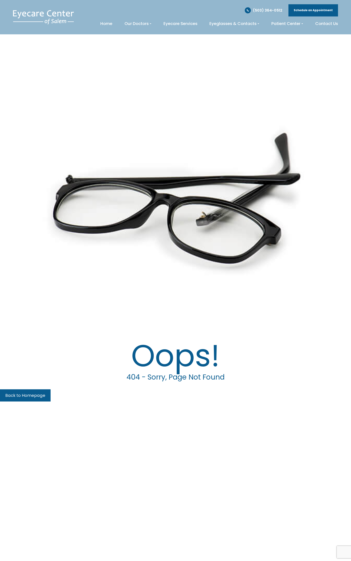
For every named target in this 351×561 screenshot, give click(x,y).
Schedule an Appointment (313, 10)
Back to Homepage (25, 395)
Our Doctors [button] (137, 23)
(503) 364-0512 (267, 10)
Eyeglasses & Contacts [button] (233, 23)
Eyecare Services (180, 23)
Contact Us (326, 23)
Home (106, 23)
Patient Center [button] (285, 23)
